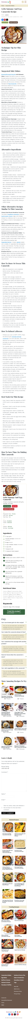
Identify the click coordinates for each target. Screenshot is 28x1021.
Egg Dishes (4, 977)
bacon (11, 216)
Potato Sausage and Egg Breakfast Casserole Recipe (7, 851)
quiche (18, 242)
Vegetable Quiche (6, 242)
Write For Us (16, 988)
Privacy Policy (17, 993)
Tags (15, 982)
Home (2, 5)
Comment (4, 772)
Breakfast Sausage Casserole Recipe (19, 901)
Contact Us (3, 997)
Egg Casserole (12, 83)
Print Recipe (5, 22)
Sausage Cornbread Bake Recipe (7, 884)
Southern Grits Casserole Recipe (19, 851)
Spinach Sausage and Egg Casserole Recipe (20, 834)
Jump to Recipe (13, 22)
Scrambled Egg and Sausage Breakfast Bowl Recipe (19, 884)
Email (3, 799)
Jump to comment (8, 509)
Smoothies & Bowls (19, 980)
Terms (2, 1002)
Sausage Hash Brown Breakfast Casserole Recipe (7, 901)
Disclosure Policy (18, 991)
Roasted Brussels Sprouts (8, 74)
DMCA (2, 1005)
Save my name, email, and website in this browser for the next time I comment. (14, 807)
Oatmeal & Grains (5, 982)
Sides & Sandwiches (19, 977)
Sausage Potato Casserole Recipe (19, 867)
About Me (16, 986)
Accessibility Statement (6, 1000)
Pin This (15, 506)
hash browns (5, 216)
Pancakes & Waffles (6, 984)
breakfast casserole (13, 214)
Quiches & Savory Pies (19, 975)
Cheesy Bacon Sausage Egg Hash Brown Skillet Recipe (7, 868)
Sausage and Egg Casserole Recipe (6, 834)
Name (3, 794)
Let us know (10, 612)
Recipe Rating (5, 766)
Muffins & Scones (5, 980)
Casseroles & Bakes (10, 5)
